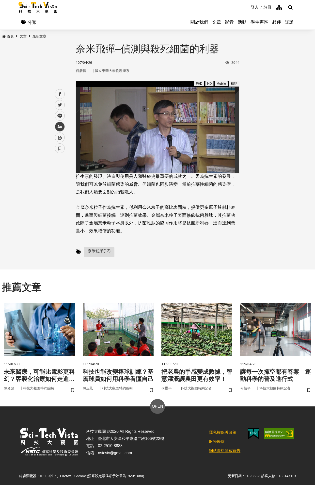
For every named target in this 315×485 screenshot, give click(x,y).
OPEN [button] (157, 406)
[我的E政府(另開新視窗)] (253, 433)
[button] (290, 7)
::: (247, 7)
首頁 (10, 36)
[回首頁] (37, 7)
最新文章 (39, 36)
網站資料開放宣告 (224, 451)
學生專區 (259, 22)
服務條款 (217, 441)
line (58, 116)
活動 (242, 22)
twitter (60, 105)
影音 (229, 22)
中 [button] (60, 127)
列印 (60, 137)
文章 (216, 22)
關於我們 (199, 22)
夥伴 (276, 22)
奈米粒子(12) (99, 251)
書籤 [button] (60, 148)
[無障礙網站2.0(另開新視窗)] (279, 433)
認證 (289, 22)
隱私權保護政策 (222, 432)
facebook (60, 94)
